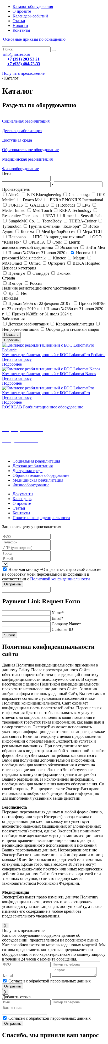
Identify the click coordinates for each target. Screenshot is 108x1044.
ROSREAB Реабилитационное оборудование (42, 407)
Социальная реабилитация (26, 121)
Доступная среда (17, 140)
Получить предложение (23, 73)
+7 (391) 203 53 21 (23, 59)
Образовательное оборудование (30, 149)
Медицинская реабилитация (27, 159)
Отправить (12, 584)
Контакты (21, 30)
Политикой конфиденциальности (60, 579)
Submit (9, 635)
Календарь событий (30, 16)
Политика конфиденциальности (41, 517)
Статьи (19, 20)
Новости (20, 25)
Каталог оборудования (33, 6)
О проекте (22, 11)
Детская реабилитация (22, 130)
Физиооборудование (20, 168)
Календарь (22, 498)
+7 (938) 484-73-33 (23, 64)
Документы (23, 494)
